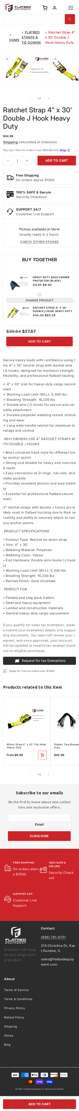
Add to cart (39, 341)
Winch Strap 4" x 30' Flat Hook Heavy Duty (26, 746)
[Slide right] (48, 98)
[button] (70, 7)
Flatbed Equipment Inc (33, 1089)
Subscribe (39, 836)
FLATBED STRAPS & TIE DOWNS (31, 37)
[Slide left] (30, 98)
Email (39, 824)
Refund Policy (14, 1017)
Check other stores (39, 242)
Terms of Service (16, 990)
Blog (7, 1044)
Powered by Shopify (54, 1089)
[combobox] (39, 19)
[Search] (70, 19)
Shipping (10, 142)
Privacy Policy (14, 1008)
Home (14, 40)
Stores (9, 1035)
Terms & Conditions (18, 999)
